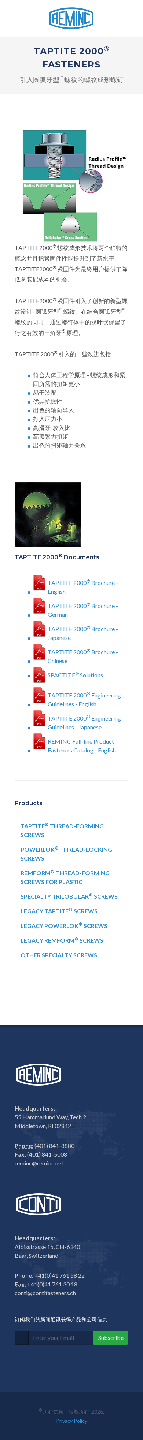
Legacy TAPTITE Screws (59, 910)
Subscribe (111, 1337)
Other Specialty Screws (59, 954)
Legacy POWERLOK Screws (64, 925)
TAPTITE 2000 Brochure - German (83, 608)
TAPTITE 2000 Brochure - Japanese (83, 632)
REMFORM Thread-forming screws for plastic (65, 877)
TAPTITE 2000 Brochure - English (83, 585)
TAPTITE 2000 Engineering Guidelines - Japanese (84, 721)
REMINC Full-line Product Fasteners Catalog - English (82, 745)
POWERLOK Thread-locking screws (66, 853)
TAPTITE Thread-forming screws (62, 830)
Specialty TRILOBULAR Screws (69, 896)
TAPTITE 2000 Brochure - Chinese (83, 655)
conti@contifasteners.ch (45, 1292)
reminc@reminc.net (39, 1163)
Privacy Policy (71, 1421)
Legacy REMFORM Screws (62, 940)
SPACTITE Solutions (75, 674)
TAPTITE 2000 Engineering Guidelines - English (84, 698)
